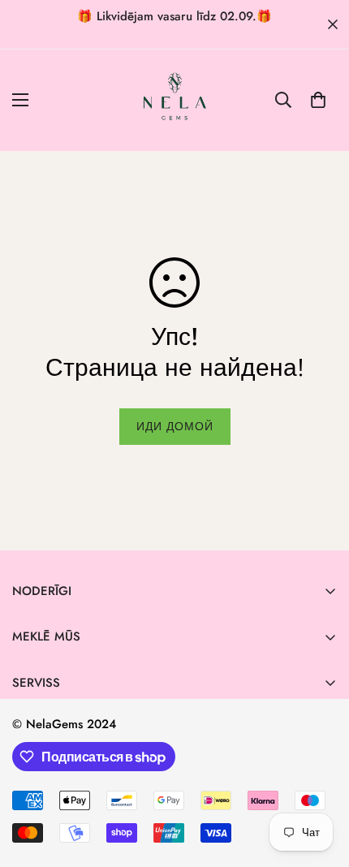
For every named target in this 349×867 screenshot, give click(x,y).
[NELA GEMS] (175, 100)
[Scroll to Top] (320, 781)
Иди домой (174, 426)
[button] (318, 100)
